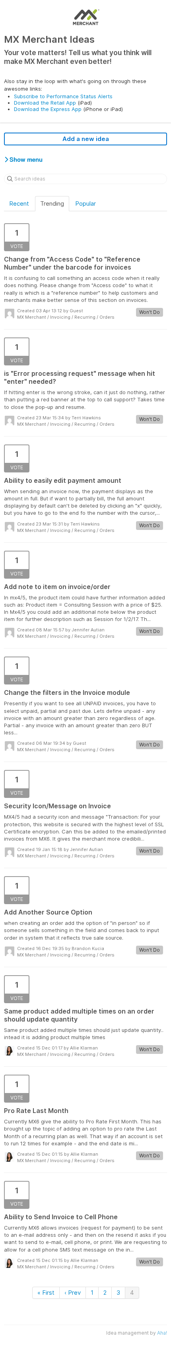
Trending (52, 203)
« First (45, 1292)
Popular (85, 203)
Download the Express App (48, 109)
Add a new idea (85, 139)
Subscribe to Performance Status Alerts (63, 96)
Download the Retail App (45, 102)
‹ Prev (72, 1292)
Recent (19, 203)
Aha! (162, 1333)
